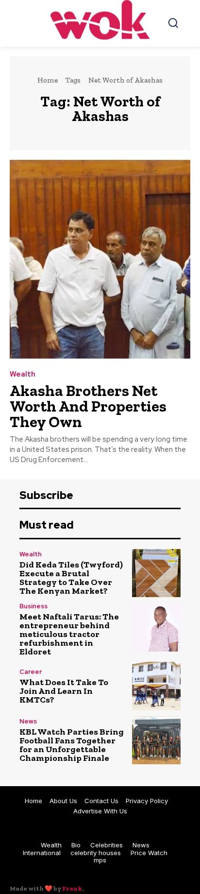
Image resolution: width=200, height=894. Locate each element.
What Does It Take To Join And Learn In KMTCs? (63, 691)
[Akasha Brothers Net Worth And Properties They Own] (100, 259)
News (28, 721)
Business (33, 606)
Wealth (22, 374)
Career (30, 672)
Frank (72, 888)
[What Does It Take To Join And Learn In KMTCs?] (156, 686)
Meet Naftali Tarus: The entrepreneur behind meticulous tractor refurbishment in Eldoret (69, 634)
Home (47, 80)
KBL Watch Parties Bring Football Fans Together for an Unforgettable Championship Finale (71, 744)
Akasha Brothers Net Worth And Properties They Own (88, 406)
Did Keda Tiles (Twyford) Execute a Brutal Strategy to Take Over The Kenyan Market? (71, 577)
